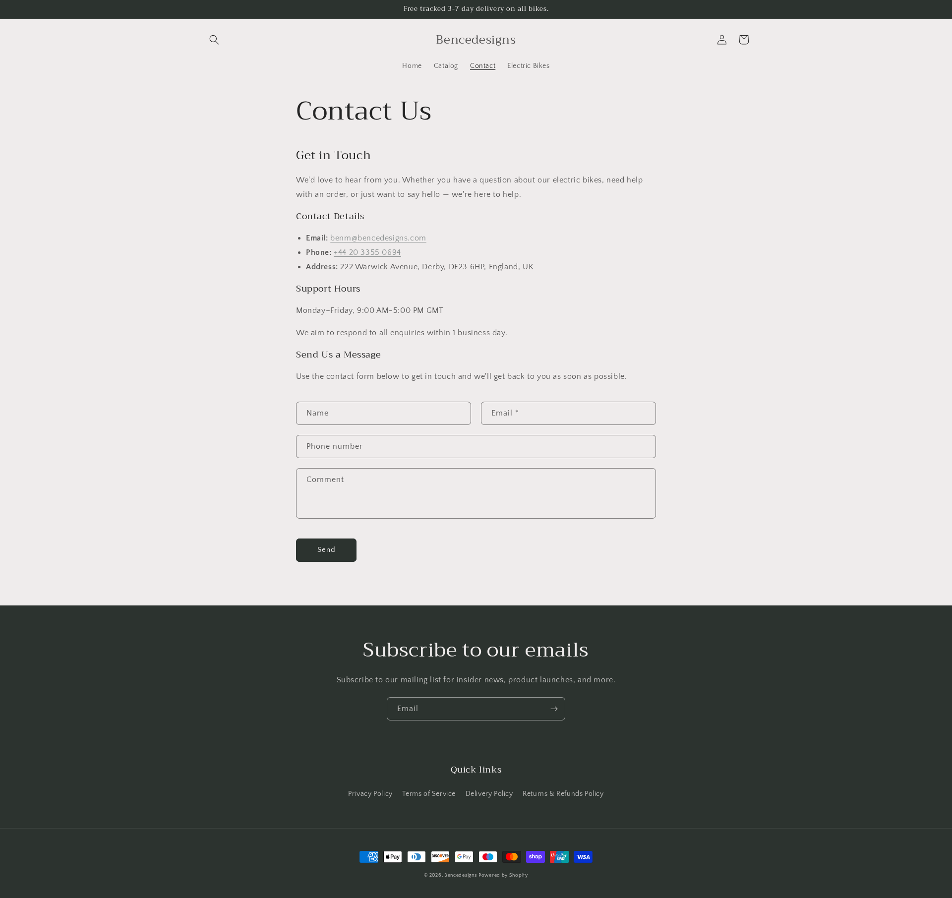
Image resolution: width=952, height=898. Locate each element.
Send (326, 549)
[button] (214, 40)
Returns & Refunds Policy (563, 794)
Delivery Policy (489, 794)
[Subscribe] (554, 708)
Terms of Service (429, 794)
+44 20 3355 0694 (367, 252)
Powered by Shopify (503, 875)
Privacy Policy (370, 794)
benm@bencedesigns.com (378, 238)
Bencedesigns (460, 875)
